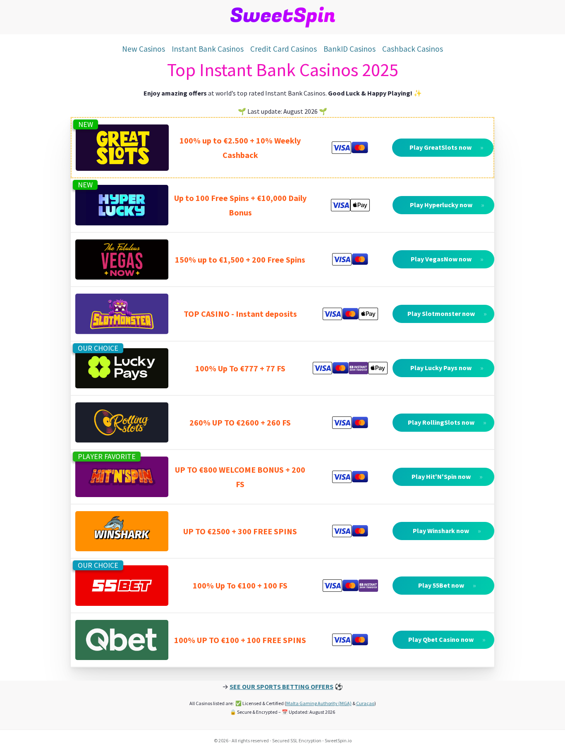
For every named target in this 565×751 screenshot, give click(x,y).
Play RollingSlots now (447, 422)
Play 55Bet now (447, 585)
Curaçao (365, 703)
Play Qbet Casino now (447, 639)
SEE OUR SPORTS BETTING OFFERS (281, 686)
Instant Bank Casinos (208, 49)
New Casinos (143, 49)
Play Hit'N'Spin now (448, 476)
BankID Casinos (349, 49)
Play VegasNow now (447, 259)
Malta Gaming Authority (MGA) (319, 703)
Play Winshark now (447, 530)
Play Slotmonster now (447, 313)
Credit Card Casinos (283, 49)
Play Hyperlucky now (447, 205)
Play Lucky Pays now (447, 368)
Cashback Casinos (412, 49)
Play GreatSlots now (446, 147)
